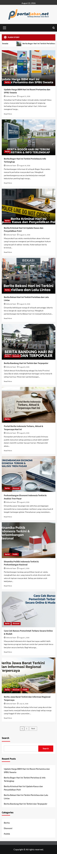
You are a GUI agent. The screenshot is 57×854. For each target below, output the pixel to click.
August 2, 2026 (24, 568)
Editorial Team (11, 96)
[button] (4, 27)
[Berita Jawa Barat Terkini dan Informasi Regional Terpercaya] (28, 675)
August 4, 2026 (24, 502)
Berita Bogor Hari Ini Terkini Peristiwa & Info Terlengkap (25, 779)
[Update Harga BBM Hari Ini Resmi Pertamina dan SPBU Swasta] (28, 68)
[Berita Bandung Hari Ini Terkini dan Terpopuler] (28, 342)
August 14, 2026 (24, 165)
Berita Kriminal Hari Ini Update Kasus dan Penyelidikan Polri (23, 788)
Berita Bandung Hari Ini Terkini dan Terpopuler (26, 363)
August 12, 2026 (24, 235)
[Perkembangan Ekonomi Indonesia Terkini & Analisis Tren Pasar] (28, 474)
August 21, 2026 (24, 96)
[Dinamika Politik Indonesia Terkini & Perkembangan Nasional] (28, 540)
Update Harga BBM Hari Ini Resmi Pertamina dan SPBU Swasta (27, 770)
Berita (7, 82)
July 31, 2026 (23, 704)
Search (5, 738)
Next (33, 728)
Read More (8, 114)
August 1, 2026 (24, 638)
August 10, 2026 (24, 304)
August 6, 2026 (24, 433)
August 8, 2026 (24, 367)
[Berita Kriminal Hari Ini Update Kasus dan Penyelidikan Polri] (28, 206)
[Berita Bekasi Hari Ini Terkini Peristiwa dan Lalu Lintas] (28, 276)
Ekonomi (16, 356)
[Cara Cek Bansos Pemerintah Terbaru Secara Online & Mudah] (28, 609)
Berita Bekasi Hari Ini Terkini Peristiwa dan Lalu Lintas (26, 797)
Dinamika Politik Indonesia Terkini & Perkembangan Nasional (21, 563)
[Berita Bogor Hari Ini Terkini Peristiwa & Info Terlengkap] (28, 137)
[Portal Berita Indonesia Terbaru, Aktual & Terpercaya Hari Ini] (28, 405)
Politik (15, 554)
